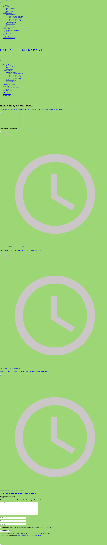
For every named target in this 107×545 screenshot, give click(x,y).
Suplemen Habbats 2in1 (16, 17)
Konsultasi (6, 31)
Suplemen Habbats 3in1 (16, 19)
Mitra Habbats (7, 35)
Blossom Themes (21, 535)
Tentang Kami (7, 6)
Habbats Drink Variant (9, 27)
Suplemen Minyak (11, 22)
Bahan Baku (9, 11)
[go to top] (0, 544)
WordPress (38, 535)
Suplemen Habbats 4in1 (16, 21)
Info (6, 109)
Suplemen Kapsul (11, 14)
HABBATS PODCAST (9, 38)
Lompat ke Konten (5, 0)
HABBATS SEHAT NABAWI (21, 50)
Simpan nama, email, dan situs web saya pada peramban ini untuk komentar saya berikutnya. (27, 527)
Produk (8, 10)
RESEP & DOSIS (7, 33)
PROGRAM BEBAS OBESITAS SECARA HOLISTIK (18, 493)
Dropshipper (6, 28)
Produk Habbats (7, 13)
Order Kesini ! (7, 36)
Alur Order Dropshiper (12, 30)
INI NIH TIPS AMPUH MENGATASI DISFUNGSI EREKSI (20, 250)
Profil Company (10, 8)
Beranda (5, 5)
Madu (7, 25)
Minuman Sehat (10, 24)
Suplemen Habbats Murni (16, 16)
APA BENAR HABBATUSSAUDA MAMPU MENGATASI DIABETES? (24, 372)
